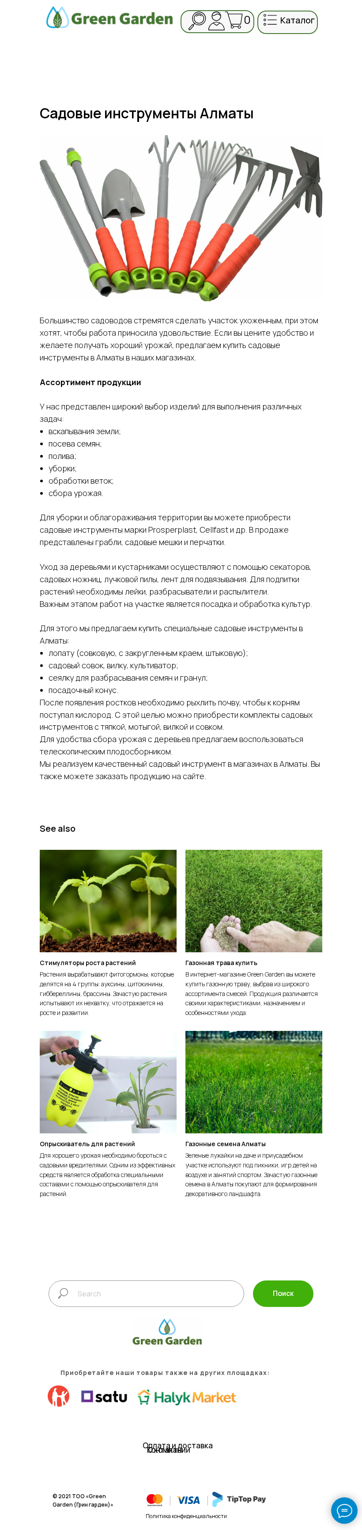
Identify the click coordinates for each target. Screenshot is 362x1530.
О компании (168, 1450)
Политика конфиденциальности (186, 1516)
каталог (297, 20)
